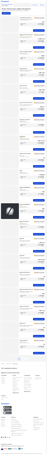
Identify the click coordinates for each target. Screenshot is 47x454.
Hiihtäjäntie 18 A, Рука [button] (23, 223)
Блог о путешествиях (15, 422)
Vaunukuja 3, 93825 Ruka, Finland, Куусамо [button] (26, 104)
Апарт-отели (15, 386)
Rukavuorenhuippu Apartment (26, 34)
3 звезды (3, 380)
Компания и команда (3, 420)
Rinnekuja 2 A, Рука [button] (23, 206)
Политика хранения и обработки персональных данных (12, 453)
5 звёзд (2, 377)
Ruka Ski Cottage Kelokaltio (26, 51)
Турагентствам (36, 421)
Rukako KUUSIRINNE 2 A (25, 204)
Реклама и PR (36, 429)
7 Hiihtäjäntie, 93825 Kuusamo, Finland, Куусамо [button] (26, 19)
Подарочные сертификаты (16, 435)
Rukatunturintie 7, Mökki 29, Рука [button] (25, 274)
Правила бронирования (15, 428)
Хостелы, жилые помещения (16, 380)
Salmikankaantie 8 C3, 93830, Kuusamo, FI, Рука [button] (26, 291)
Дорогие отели (38, 377)
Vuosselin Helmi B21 (24, 306)
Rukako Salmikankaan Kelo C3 (26, 289)
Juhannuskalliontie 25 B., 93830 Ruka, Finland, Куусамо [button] (26, 36)
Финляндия (8, 363)
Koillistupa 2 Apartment (25, 119)
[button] (7, 4)
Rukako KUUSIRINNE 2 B (25, 187)
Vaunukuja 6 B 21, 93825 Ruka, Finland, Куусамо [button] (26, 308)
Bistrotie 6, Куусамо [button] (23, 341)
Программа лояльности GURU (17, 433)
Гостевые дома (15, 388)
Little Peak (22, 255)
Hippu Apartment (23, 68)
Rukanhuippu (22, 136)
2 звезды (3, 381)
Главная (2, 363)
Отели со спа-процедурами (26, 381)
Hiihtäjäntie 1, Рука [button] (23, 121)
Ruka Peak (22, 238)
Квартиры (14, 385)
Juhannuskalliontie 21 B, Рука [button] (24, 138)
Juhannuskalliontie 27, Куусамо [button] (25, 240)
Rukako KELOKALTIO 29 (25, 272)
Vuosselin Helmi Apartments (26, 102)
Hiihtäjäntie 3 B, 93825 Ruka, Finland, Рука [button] (26, 70)
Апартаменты (15, 384)
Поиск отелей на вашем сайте (38, 425)
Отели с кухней (27, 385)
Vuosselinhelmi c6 (24, 340)
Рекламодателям (36, 427)
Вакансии (3, 424)
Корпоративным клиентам (38, 422)
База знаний (13, 419)
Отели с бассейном (28, 384)
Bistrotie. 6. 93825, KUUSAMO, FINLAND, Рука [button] (26, 325)
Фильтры (36, 5)
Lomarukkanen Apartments (26, 17)
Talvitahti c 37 (23, 323)
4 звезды (3, 378)
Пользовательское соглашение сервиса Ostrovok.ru (19, 431)
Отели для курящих (28, 389)
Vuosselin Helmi (23, 85)
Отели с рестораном (28, 378)
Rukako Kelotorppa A (24, 221)
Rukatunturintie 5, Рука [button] (23, 53)
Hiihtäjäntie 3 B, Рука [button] (23, 172)
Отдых (2, 399)
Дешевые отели (38, 378)
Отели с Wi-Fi (26, 382)
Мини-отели (15, 382)
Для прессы (3, 425)
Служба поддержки (15, 421)
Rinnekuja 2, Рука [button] (22, 189)
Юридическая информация (16, 426)
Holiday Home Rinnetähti (25, 153)
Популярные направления (16, 424)
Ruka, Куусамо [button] (22, 155)
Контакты (3, 422)
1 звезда (2, 383)
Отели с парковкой (27, 377)
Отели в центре (4, 397)
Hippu (21, 170)
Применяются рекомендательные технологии (33, 453)
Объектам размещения (38, 419)
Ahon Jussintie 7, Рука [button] (23, 87)
